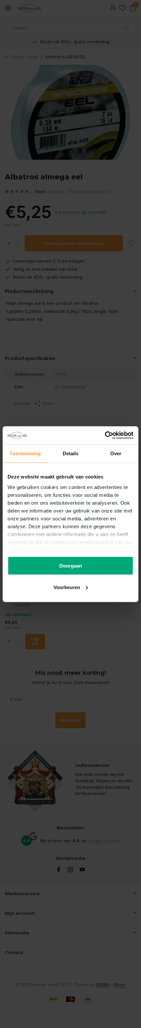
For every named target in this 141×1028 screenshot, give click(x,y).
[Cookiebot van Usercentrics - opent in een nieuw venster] (104, 435)
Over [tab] (115, 453)
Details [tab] (71, 453)
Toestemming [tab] (25, 453)
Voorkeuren (66, 587)
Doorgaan (70, 565)
